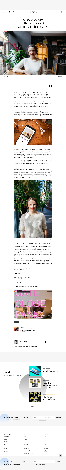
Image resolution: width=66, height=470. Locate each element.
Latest (15, 86)
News (21, 375)
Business (10, 375)
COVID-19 (7, 377)
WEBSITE (16, 322)
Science (14, 375)
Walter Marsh (20, 79)
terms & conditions (42, 420)
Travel (7, 375)
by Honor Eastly (20, 278)
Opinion (17, 375)
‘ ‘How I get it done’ (22, 277)
